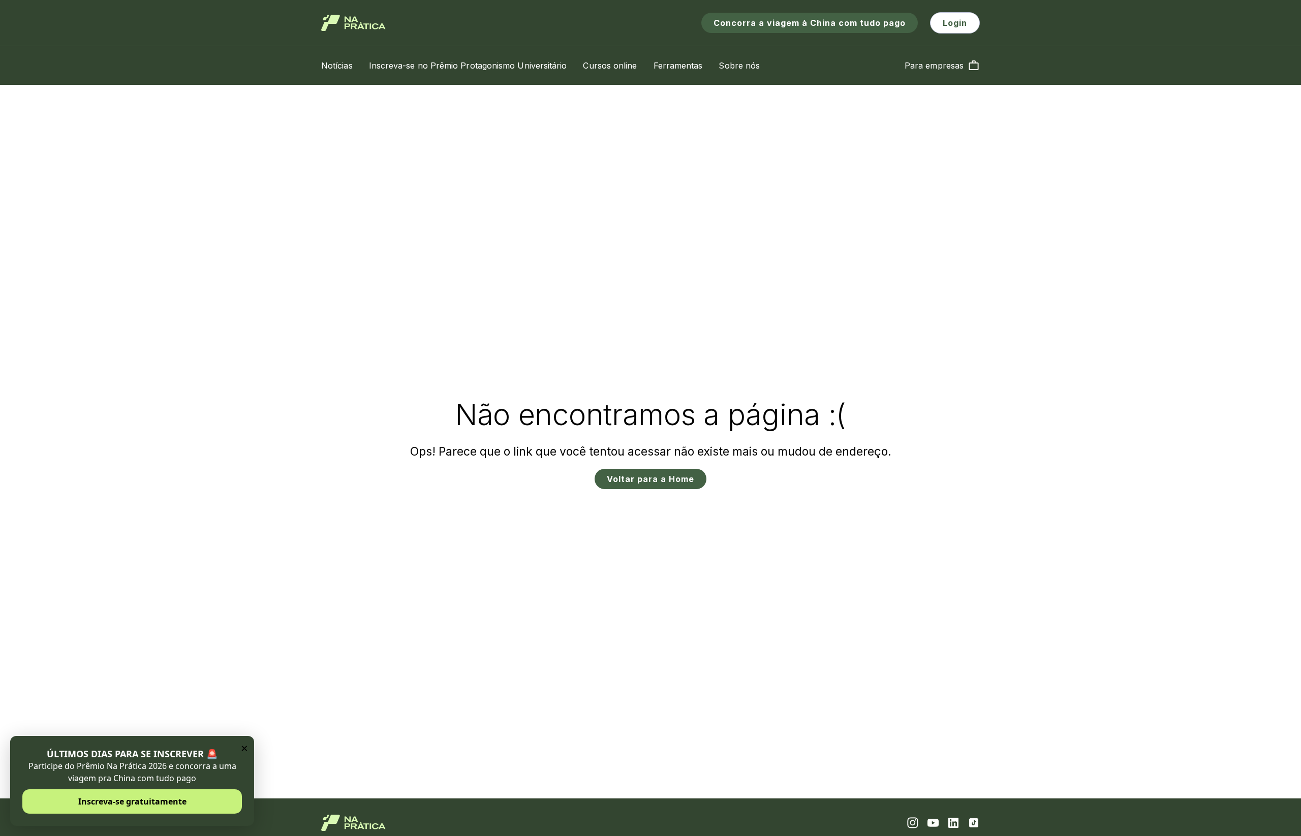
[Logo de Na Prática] (353, 23)
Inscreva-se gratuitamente (132, 801)
